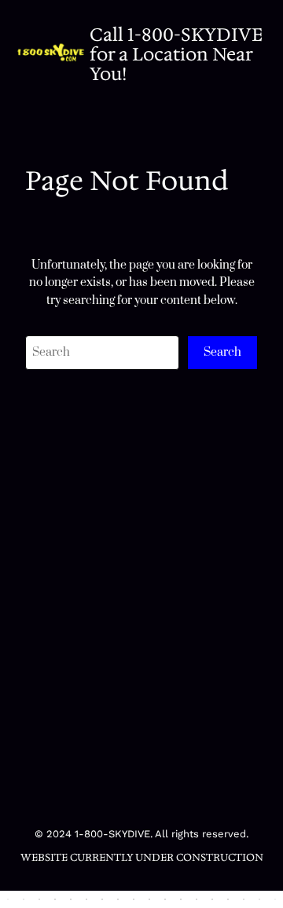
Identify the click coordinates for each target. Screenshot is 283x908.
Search (222, 352)
